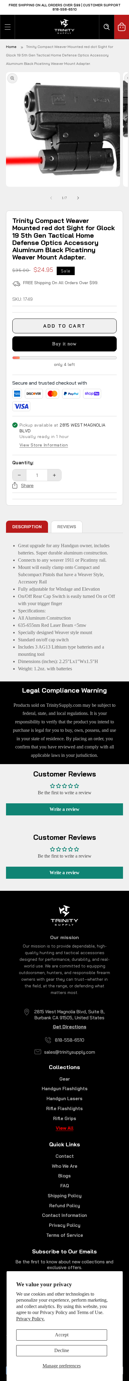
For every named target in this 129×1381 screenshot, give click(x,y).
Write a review (65, 809)
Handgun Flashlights (65, 1088)
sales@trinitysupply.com (69, 1052)
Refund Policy (64, 1205)
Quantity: (23, 462)
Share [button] (27, 485)
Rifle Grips (64, 1118)
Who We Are (64, 1166)
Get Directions (69, 1027)
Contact (65, 1156)
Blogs (64, 1176)
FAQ (64, 1186)
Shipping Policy (65, 1195)
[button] (7, 27)
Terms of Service (64, 1235)
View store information (44, 445)
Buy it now (64, 343)
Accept (61, 1334)
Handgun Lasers (64, 1098)
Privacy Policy (64, 1225)
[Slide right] (78, 198)
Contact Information (64, 1215)
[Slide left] (51, 198)
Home (11, 46)
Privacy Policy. (30, 1318)
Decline (61, 1350)
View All (65, 1128)
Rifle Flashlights (64, 1108)
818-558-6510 (69, 1040)
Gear (64, 1079)
